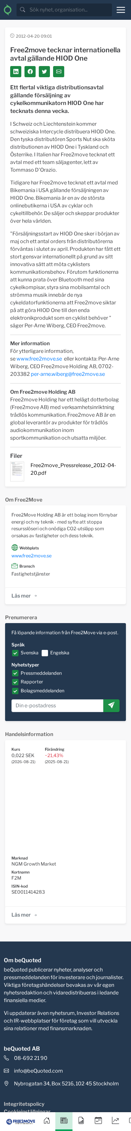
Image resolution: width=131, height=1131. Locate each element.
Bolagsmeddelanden (42, 691)
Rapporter (32, 682)
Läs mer (21, 596)
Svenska (29, 653)
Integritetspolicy (24, 1104)
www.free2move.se (39, 359)
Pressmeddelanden (41, 673)
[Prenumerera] (111, 705)
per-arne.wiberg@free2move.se (68, 374)
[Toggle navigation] (120, 10)
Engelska (59, 653)
